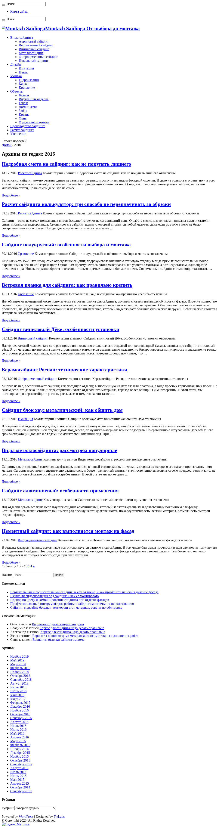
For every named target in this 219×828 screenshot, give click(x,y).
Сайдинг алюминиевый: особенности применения (60, 490)
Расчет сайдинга (22, 130)
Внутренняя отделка (34, 99)
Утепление (18, 134)
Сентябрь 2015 (21, 764)
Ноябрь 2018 (19, 672)
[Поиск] (3, 5)
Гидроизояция (29, 80)
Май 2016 (17, 733)
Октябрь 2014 (20, 787)
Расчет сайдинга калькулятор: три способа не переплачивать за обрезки (86, 204)
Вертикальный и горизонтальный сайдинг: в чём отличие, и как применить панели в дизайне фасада (84, 592)
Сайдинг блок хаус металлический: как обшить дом (62, 410)
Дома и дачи (28, 107)
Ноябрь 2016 (19, 710)
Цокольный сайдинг (34, 60)
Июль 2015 (18, 772)
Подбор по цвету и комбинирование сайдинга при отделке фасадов (59, 600)
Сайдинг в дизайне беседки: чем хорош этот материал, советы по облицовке (66, 607)
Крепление (27, 87)
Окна (23, 118)
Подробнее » (11, 195)
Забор (23, 110)
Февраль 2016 (20, 745)
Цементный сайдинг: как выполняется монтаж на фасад (68, 531)
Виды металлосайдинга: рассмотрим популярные (59, 450)
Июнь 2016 (18, 729)
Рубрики (8, 808)
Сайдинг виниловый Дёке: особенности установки (60, 329)
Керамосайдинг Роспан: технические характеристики (64, 369)
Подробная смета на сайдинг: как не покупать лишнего (66, 164)
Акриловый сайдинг (34, 41)
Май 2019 (17, 660)
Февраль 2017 (20, 702)
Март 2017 (18, 699)
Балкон (24, 95)
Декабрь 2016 (20, 706)
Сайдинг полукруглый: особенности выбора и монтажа (66, 244)
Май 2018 (17, 695)
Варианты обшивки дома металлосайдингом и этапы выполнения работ (85, 636)
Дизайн (15, 64)
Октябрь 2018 (20, 675)
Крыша (24, 114)
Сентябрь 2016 (21, 718)
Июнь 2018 (18, 691)
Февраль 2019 (20, 668)
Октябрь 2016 (20, 714)
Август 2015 (19, 768)
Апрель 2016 (19, 737)
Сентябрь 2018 (21, 679)
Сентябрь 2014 (21, 791)
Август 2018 (19, 683)
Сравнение (26, 253)
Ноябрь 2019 (19, 656)
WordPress (26, 816)
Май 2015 (17, 779)
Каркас (24, 84)
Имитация (26, 68)
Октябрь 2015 (20, 760)
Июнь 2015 (18, 776)
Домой (7, 145)
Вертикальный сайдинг (36, 45)
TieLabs (59, 816)
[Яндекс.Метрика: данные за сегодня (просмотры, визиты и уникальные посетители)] (16, 824)
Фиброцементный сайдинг (38, 57)
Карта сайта (19, 11)
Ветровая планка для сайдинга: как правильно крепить (67, 285)
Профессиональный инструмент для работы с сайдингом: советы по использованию (72, 603)
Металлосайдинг (31, 53)
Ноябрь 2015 (19, 756)
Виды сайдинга (21, 37)
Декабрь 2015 (20, 752)
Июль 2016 (18, 726)
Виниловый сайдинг (34, 49)
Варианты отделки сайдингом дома (58, 624)
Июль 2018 (18, 687)
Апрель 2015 (19, 783)
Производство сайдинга (27, 126)
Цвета (23, 72)
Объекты (16, 91)
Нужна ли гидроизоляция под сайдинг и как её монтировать (54, 596)
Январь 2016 (19, 749)
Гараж (23, 103)
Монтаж (16, 76)
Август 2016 (19, 722)
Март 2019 (18, 664)
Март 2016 (18, 741)
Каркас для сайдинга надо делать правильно (72, 628)
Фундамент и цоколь (34, 122)
